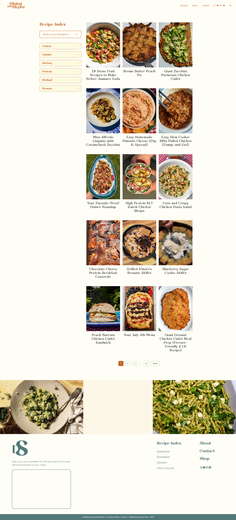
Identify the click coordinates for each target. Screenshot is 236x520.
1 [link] (120, 363)
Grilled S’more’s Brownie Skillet (139, 271)
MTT (152, 517)
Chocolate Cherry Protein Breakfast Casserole (103, 273)
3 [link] (134, 363)
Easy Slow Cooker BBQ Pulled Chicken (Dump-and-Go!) (176, 141)
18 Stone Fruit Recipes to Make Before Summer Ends (103, 75)
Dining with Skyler (96, 517)
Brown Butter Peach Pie (139, 73)
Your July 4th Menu (139, 335)
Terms (123, 517)
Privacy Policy (113, 517)
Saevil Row (143, 517)
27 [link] (146, 363)
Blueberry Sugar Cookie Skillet (175, 271)
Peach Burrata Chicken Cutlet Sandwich (103, 339)
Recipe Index (169, 443)
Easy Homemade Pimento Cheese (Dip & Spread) (139, 141)
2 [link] (127, 363)
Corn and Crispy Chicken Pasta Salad (176, 205)
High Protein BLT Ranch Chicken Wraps (139, 207)
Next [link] (155, 363)
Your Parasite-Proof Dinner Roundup (103, 205)
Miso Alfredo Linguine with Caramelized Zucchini (103, 141)
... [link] (140, 363)
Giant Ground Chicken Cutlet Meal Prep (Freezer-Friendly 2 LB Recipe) (175, 342)
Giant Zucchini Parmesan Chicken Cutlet (175, 75)
